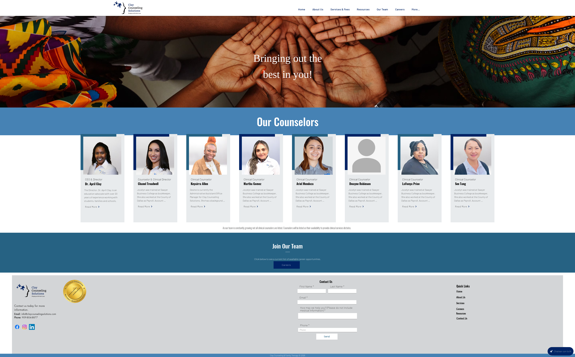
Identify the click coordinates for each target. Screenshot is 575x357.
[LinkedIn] (32, 327)
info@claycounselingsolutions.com (38, 314)
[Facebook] (17, 327)
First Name (305, 286)
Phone (304, 325)
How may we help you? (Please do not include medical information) (326, 309)
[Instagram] (24, 327)
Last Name (336, 286)
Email (302, 297)
